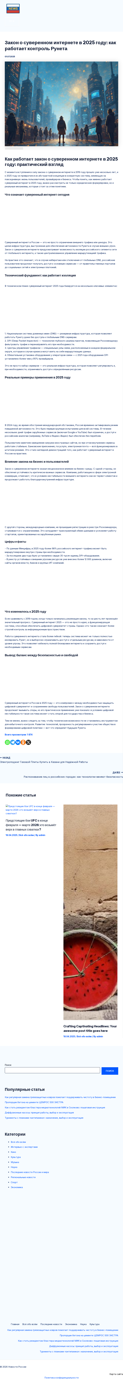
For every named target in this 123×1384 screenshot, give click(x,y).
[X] (28, 742)
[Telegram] (12, 742)
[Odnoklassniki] (23, 742)
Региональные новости (23, 1177)
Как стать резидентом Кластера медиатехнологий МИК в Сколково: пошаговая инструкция (55, 1107)
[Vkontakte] (18, 742)
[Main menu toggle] (12, 21)
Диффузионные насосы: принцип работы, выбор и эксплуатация (39, 1112)
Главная (15, 1324)
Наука (14, 1167)
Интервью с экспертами (24, 1146)
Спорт (14, 1182)
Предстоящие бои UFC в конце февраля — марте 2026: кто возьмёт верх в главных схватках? (31, 825)
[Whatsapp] (7, 742)
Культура (16, 1157)
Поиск (8, 1065)
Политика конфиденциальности (61, 1377)
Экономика (17, 1187)
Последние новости (51, 1324)
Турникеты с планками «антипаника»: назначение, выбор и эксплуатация (44, 1117)
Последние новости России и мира (30, 1172)
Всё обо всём (18, 1142)
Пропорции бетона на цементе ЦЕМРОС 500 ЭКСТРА (34, 1102)
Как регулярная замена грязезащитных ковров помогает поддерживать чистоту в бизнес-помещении (60, 1097)
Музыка (15, 1162)
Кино (13, 1152)
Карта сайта (116, 1374)
